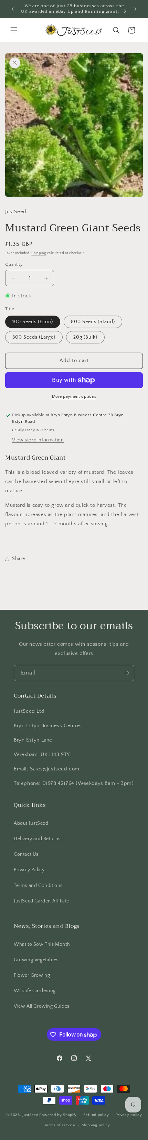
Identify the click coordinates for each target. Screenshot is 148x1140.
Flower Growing (32, 975)
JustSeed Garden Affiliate (41, 901)
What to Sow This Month (42, 944)
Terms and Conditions (38, 885)
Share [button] (18, 558)
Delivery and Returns (37, 839)
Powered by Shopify (58, 1114)
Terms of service (59, 1125)
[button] (13, 30)
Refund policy (96, 1115)
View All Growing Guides (42, 1006)
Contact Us (26, 854)
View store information (38, 440)
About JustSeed (31, 823)
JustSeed (30, 1114)
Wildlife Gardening (35, 991)
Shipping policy (96, 1125)
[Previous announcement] (12, 9)
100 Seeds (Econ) (32, 322)
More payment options (74, 396)
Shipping (38, 253)
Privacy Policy (29, 870)
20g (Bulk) (85, 337)
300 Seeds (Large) (33, 337)
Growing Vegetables (36, 960)
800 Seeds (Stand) (93, 322)
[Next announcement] (135, 9)
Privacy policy (129, 1115)
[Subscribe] (126, 673)
